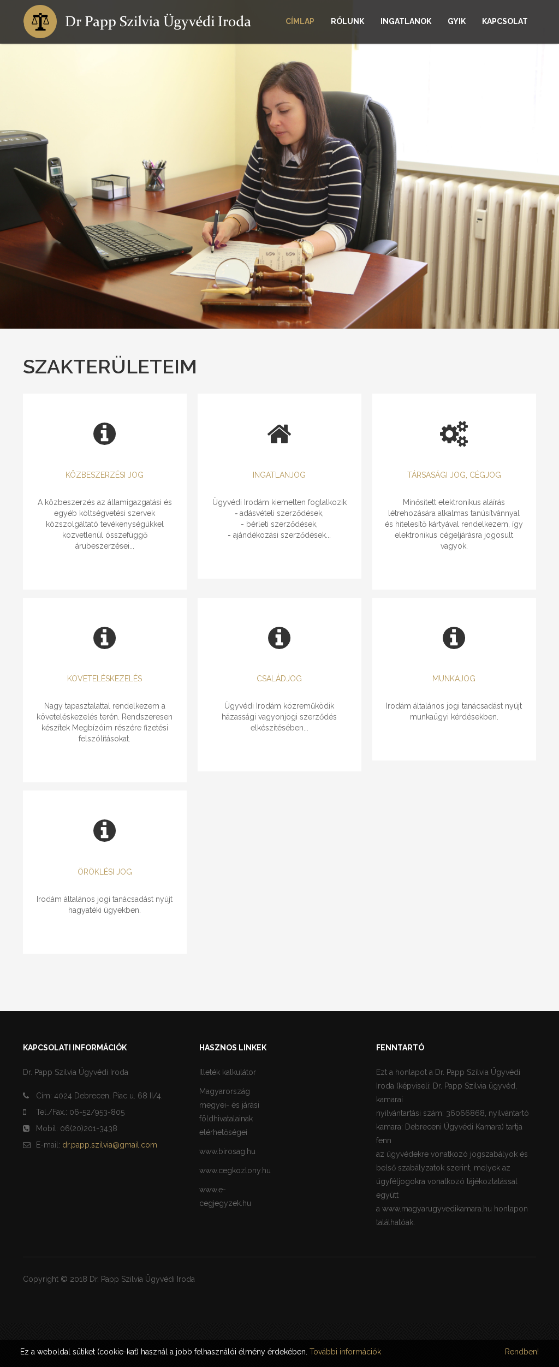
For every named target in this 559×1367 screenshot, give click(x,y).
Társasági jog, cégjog (454, 475)
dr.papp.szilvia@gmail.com (109, 1144)
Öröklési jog (105, 871)
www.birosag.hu (227, 1151)
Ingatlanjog (279, 475)
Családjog (279, 678)
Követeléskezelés (104, 678)
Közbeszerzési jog (105, 475)
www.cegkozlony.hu (235, 1170)
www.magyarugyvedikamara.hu (437, 1208)
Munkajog (453, 678)
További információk (345, 1351)
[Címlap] (146, 21)
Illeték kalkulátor (227, 1072)
